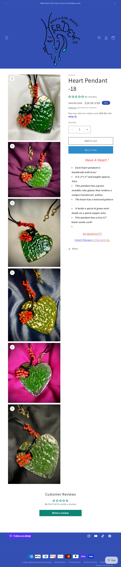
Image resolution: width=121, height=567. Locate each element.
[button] (6, 37)
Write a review (60, 513)
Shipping (72, 107)
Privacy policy (75, 562)
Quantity (72, 122)
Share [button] (75, 248)
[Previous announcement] (6, 3)
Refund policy (60, 562)
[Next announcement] (114, 3)
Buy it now (91, 149)
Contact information (104, 565)
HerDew (32, 562)
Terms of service (90, 562)
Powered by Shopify (43, 562)
